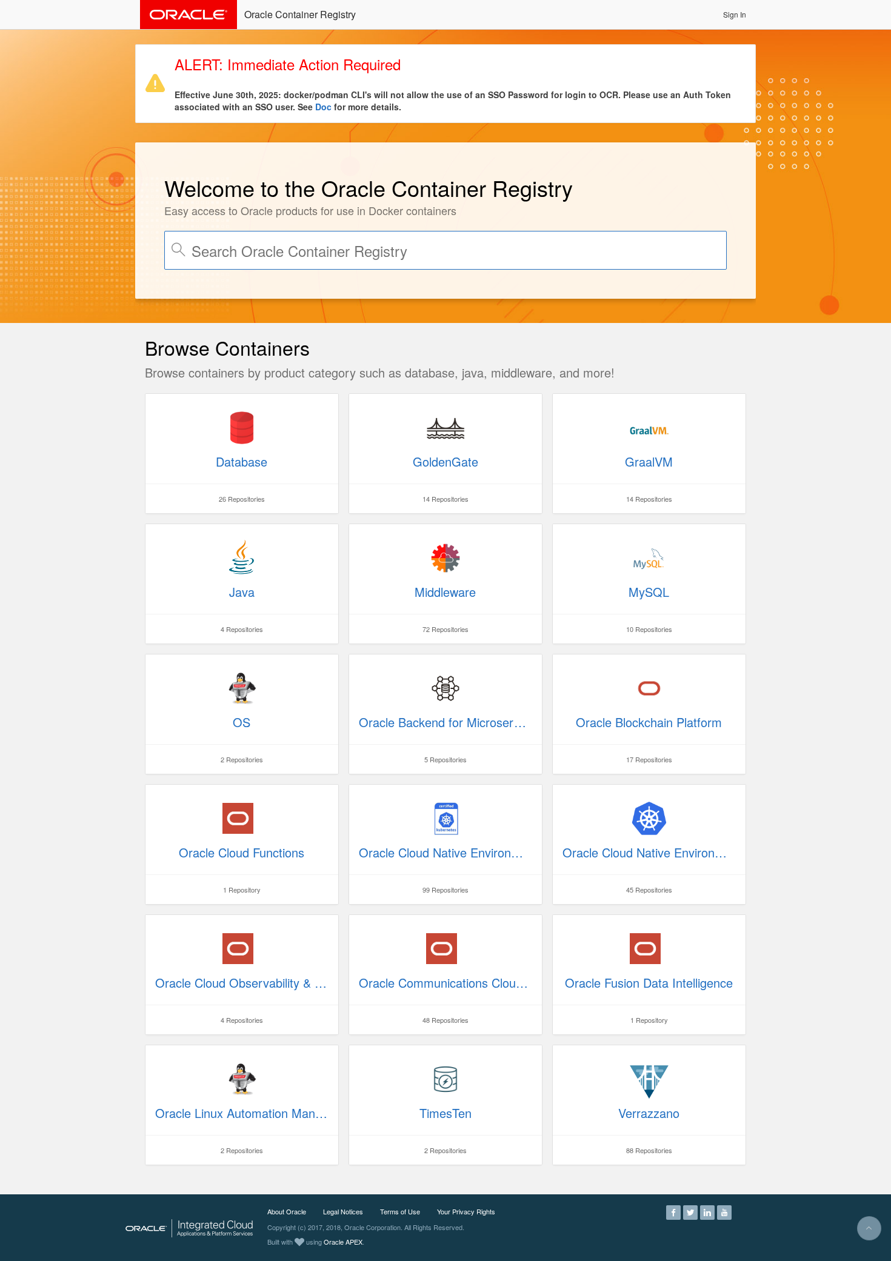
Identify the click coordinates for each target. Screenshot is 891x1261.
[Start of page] (869, 1228)
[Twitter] (690, 1211)
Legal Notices (343, 1211)
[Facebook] (673, 1211)
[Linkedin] (707, 1211)
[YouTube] (724, 1211)
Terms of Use (400, 1211)
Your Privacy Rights (466, 1211)
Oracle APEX (343, 1241)
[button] (734, 14)
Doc (323, 107)
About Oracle (286, 1211)
